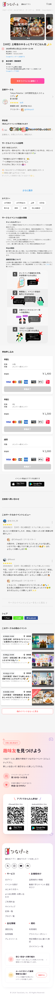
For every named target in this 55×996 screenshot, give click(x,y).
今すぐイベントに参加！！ (27, 81)
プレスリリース (11, 938)
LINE (19, 618)
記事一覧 (9, 911)
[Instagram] (14, 865)
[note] (27, 865)
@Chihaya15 (29, 109)
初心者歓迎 (36, 208)
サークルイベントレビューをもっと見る (26, 602)
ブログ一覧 (10, 916)
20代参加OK (20, 203)
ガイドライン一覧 (36, 946)
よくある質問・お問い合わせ (15, 895)
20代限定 (7, 203)
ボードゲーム (30, 10)
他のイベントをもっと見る (27, 711)
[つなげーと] (16, 851)
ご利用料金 (10, 901)
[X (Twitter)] (7, 865)
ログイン (8, 879)
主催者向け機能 (36, 879)
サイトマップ (10, 906)
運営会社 (9, 929)
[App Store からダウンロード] (15, 828)
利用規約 (33, 929)
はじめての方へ (11, 889)
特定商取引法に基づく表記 (39, 940)
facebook (32, 618)
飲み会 (6, 208)
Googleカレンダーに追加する (15, 56)
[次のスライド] (49, 27)
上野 (32, 203)
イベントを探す (11, 884)
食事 (16, 208)
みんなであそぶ (19, 10)
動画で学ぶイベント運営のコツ (39, 886)
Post (8, 618)
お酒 (24, 208)
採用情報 (9, 934)
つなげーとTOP (7, 10)
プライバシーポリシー (38, 934)
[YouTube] (21, 865)
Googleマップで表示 (12, 71)
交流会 (41, 203)
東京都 (38, 10)
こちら (47, 264)
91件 (22, 102)
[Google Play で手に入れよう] (39, 828)
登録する (41, 975)
